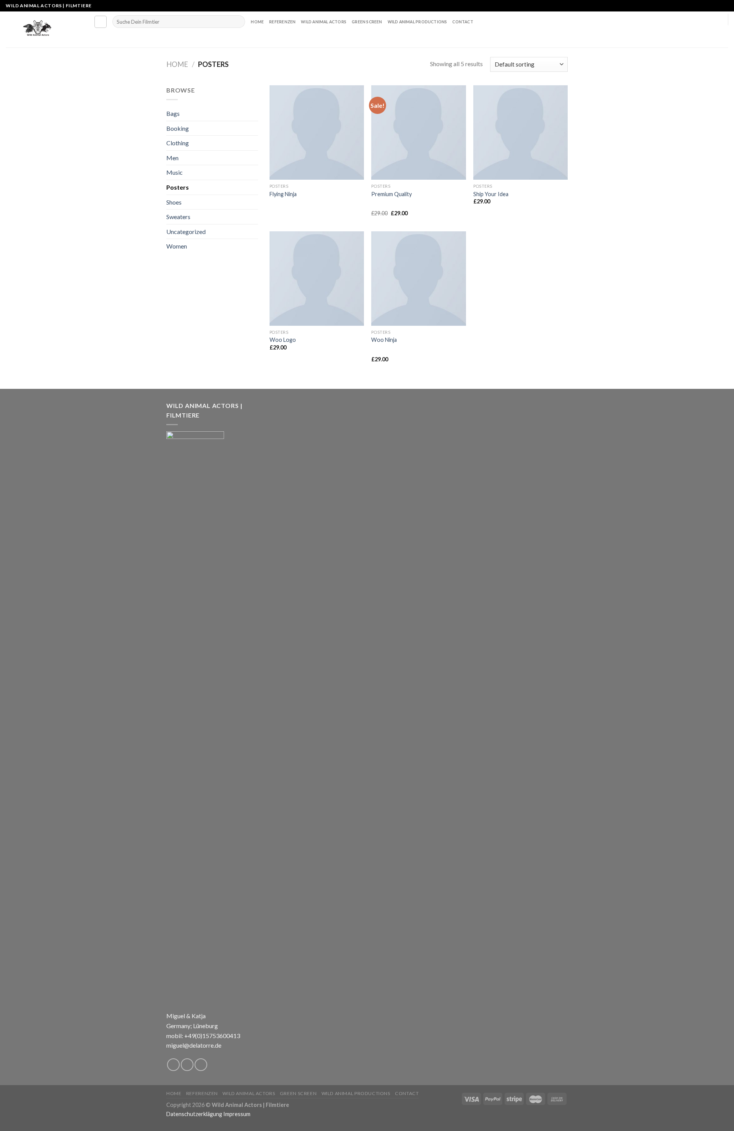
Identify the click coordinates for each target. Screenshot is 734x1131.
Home (257, 22)
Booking (177, 128)
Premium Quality (391, 194)
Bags (173, 113)
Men (172, 157)
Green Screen (367, 22)
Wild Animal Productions (417, 22)
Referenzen (282, 22)
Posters (177, 187)
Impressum (236, 1114)
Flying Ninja (283, 194)
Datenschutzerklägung (194, 1114)
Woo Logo (283, 339)
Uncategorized (186, 231)
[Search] (100, 22)
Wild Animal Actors (323, 22)
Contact (462, 22)
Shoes (174, 202)
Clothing (177, 142)
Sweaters (178, 216)
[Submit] (237, 21)
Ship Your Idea (490, 194)
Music (174, 172)
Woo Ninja (384, 339)
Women (176, 246)
